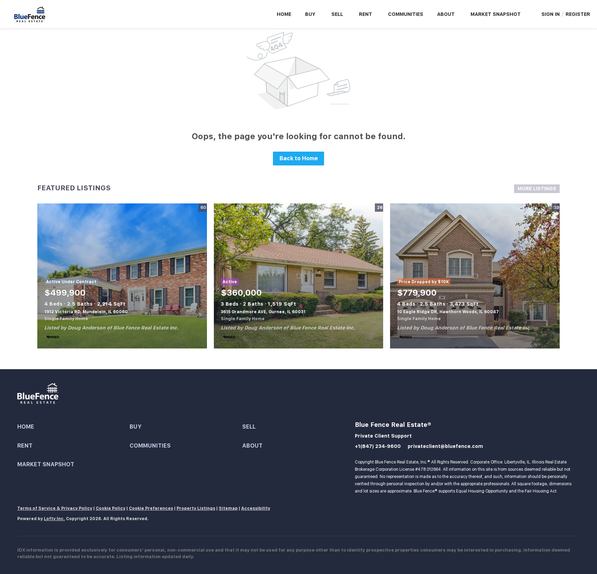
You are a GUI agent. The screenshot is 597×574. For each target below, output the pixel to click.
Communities (405, 14)
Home (284, 14)
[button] (73, 427)
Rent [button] (365, 14)
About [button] (446, 14)
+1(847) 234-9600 (378, 446)
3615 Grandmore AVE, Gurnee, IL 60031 (263, 311)
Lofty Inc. (54, 518)
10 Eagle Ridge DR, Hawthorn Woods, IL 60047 (448, 311)
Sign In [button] (550, 14)
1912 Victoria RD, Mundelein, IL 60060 (86, 311)
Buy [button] (310, 14)
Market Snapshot (496, 14)
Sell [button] (337, 14)
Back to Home (298, 158)
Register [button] (578, 14)
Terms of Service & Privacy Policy (54, 508)
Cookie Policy (110, 508)
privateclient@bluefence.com (445, 446)
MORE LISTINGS (537, 188)
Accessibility (255, 508)
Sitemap (228, 508)
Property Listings (196, 508)
